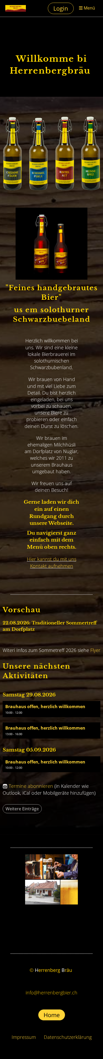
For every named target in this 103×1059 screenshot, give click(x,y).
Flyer (95, 650)
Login (60, 8)
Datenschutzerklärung (68, 1037)
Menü (89, 8)
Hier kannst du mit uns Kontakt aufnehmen (51, 562)
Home (52, 1015)
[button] (51, 709)
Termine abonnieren (31, 786)
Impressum (24, 1037)
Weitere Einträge (22, 809)
